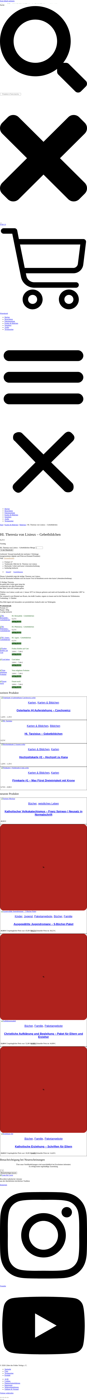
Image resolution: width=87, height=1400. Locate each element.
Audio (7, 327)
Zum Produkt (16, 622)
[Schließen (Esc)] (8, 1397)
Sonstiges (8, 325)
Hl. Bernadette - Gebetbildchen (23, 616)
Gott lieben (16, 659)
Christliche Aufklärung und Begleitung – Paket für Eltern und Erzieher (43, 1035)
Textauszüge (9, 329)
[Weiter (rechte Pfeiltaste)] (3, 1399)
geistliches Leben (48, 803)
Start (1, 525)
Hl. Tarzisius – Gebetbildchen (44, 733)
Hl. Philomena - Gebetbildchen (23, 627)
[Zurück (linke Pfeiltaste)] (1, 1399)
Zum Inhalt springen (7, 1)
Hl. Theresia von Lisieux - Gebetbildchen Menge (17, 548)
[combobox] (10, 94)
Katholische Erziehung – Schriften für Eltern (43, 1146)
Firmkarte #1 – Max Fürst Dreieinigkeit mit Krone (43, 780)
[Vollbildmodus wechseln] (3, 1397)
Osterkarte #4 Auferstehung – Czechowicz (43, 710)
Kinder (18, 916)
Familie (68, 916)
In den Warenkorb (6, 550)
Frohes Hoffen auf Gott (20, 649)
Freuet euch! (16, 681)
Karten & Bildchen (11, 323)
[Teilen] (5, 1397)
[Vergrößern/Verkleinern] (1, 1397)
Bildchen (23, 525)
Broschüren (9, 319)
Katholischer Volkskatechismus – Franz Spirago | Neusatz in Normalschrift (43, 813)
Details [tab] (8, 572)
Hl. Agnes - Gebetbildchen (21, 638)
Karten (32, 702)
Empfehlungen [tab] (18, 572)
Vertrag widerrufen (6, 1393)
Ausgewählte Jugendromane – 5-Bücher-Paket (43, 924)
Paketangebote (10, 321)
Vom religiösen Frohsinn (20, 670)
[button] (43, 419)
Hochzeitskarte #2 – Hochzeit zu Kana (43, 757)
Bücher (7, 317)
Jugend (28, 916)
